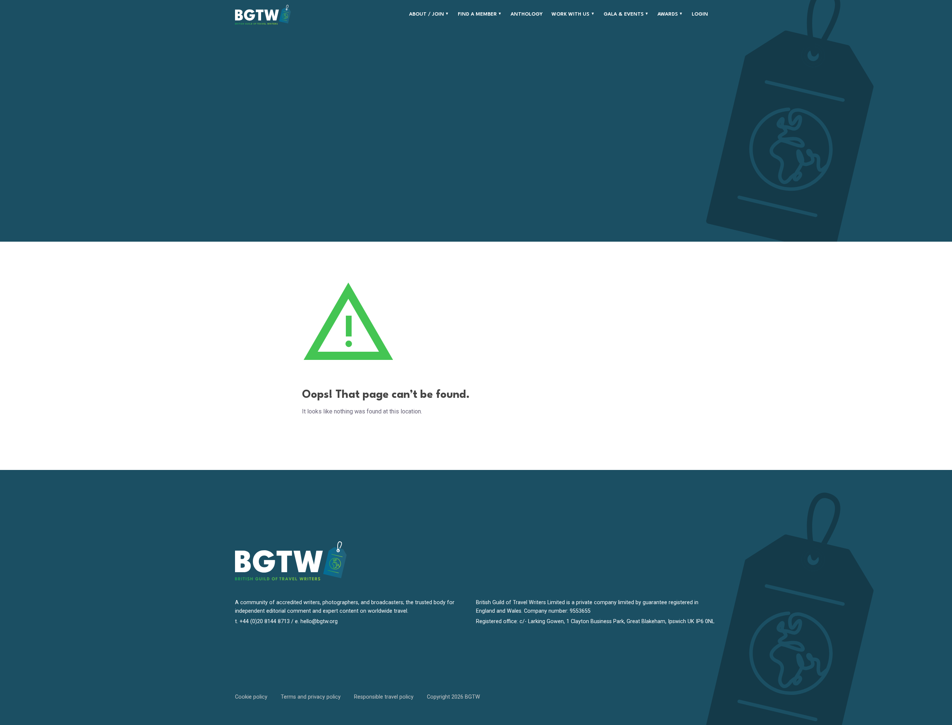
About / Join (426, 14)
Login (700, 14)
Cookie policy (251, 697)
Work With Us (570, 14)
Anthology (527, 14)
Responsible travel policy (384, 697)
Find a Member (477, 14)
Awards (667, 14)
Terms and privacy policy (311, 697)
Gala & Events (624, 14)
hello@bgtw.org (319, 621)
